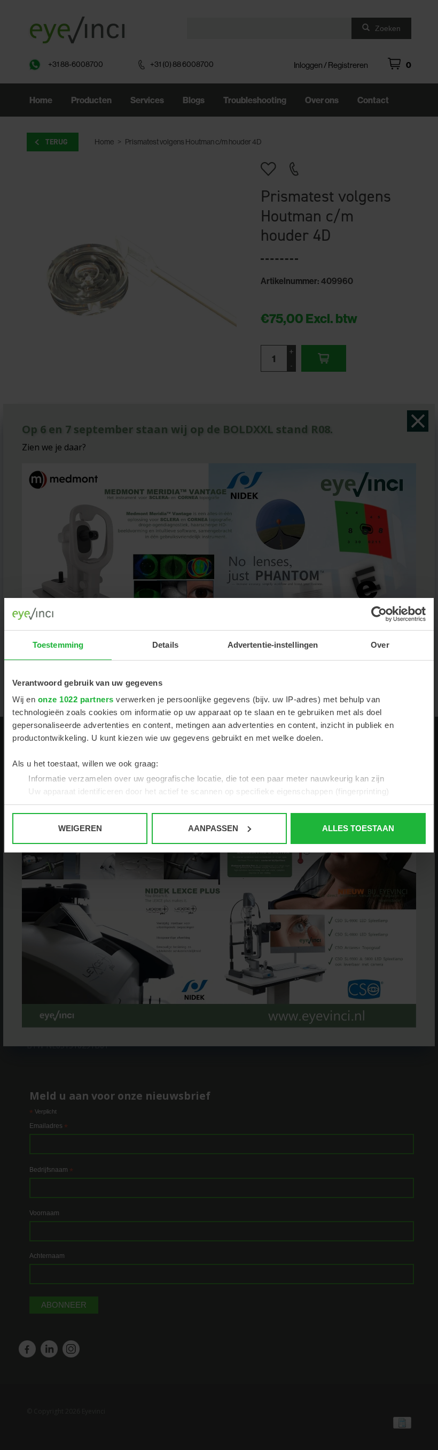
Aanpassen (213, 828)
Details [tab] (165, 644)
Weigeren (80, 828)
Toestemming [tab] (58, 644)
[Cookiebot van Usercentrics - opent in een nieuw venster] (379, 614)
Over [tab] (380, 644)
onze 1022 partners (76, 699)
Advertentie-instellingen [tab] (273, 644)
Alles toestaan (358, 828)
